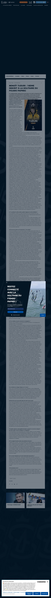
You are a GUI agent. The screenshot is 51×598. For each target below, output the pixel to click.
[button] (6, 282)
